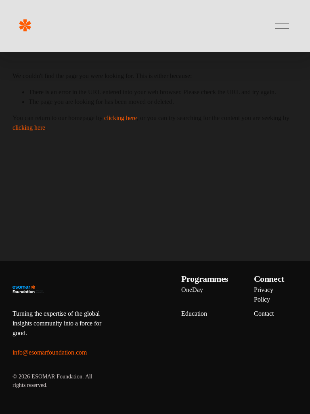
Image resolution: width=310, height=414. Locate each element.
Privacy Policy (263, 294)
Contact (264, 313)
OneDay (192, 289)
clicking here (120, 117)
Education (194, 313)
